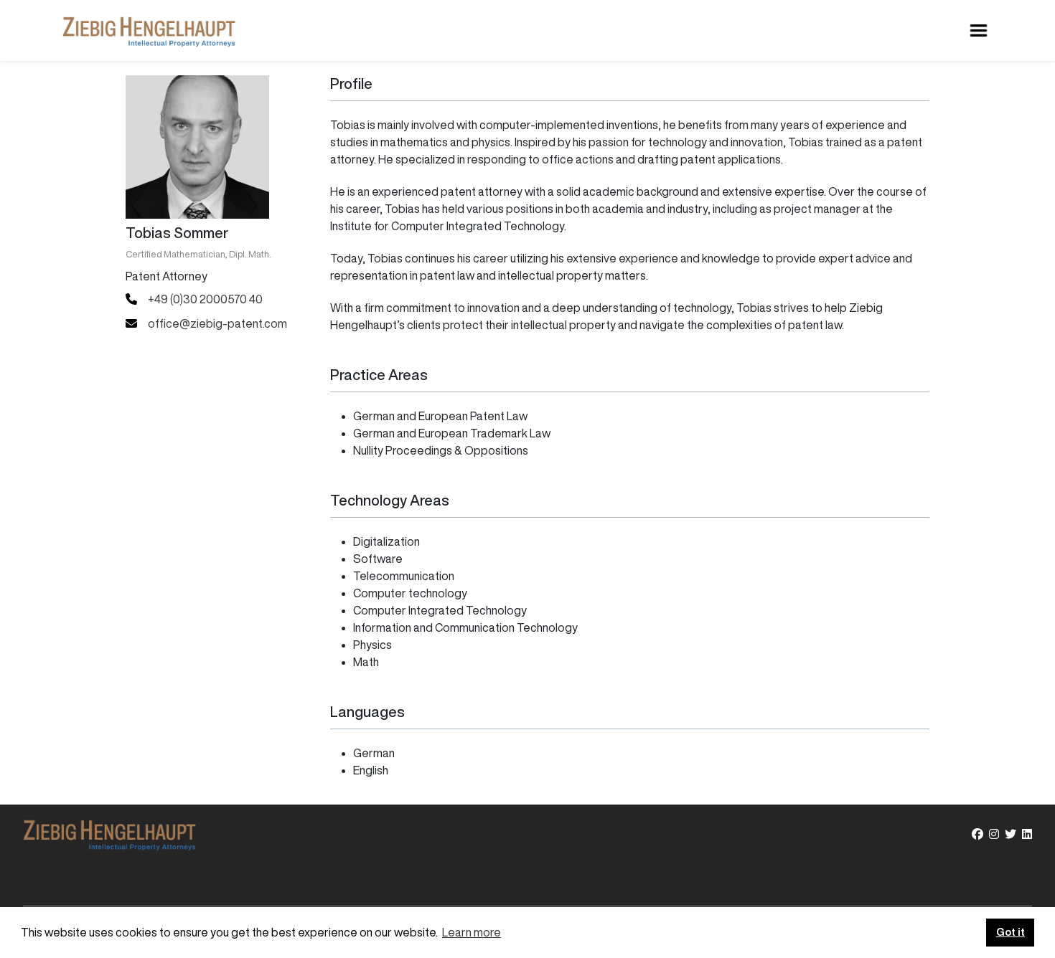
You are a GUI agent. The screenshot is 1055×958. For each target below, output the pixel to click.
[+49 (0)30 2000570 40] (194, 299)
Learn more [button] (471, 932)
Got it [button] (1010, 931)
